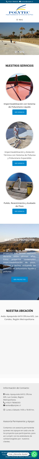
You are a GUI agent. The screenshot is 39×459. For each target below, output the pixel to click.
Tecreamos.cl (29, 457)
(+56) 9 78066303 (13, 1)
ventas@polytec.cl (27, 1)
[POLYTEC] (19, 10)
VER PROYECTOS (20, 279)
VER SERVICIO (19, 112)
